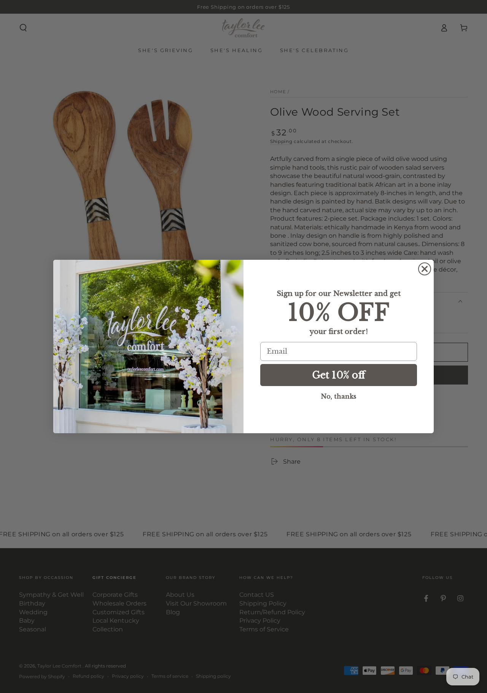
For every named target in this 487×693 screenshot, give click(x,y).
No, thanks (338, 396)
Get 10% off (338, 375)
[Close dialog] (425, 269)
